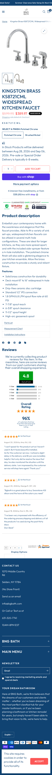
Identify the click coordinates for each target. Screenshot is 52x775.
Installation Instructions (14, 334)
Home (4, 21)
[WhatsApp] (20, 342)
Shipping (6, 117)
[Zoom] (44, 30)
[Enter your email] (47, 670)
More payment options (26, 184)
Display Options (19, 551)
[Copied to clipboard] (25, 342)
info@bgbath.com (12, 603)
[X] (9, 342)
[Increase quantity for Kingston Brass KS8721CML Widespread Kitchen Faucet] (12, 169)
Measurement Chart (13, 328)
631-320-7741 (9, 618)
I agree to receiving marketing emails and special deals (26, 678)
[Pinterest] (15, 342)
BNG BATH (11, 641)
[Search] (44, 12)
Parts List (8, 322)
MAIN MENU (12, 652)
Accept (39, 761)
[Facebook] (3, 342)
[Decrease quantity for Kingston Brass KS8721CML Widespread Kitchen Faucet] (4, 169)
